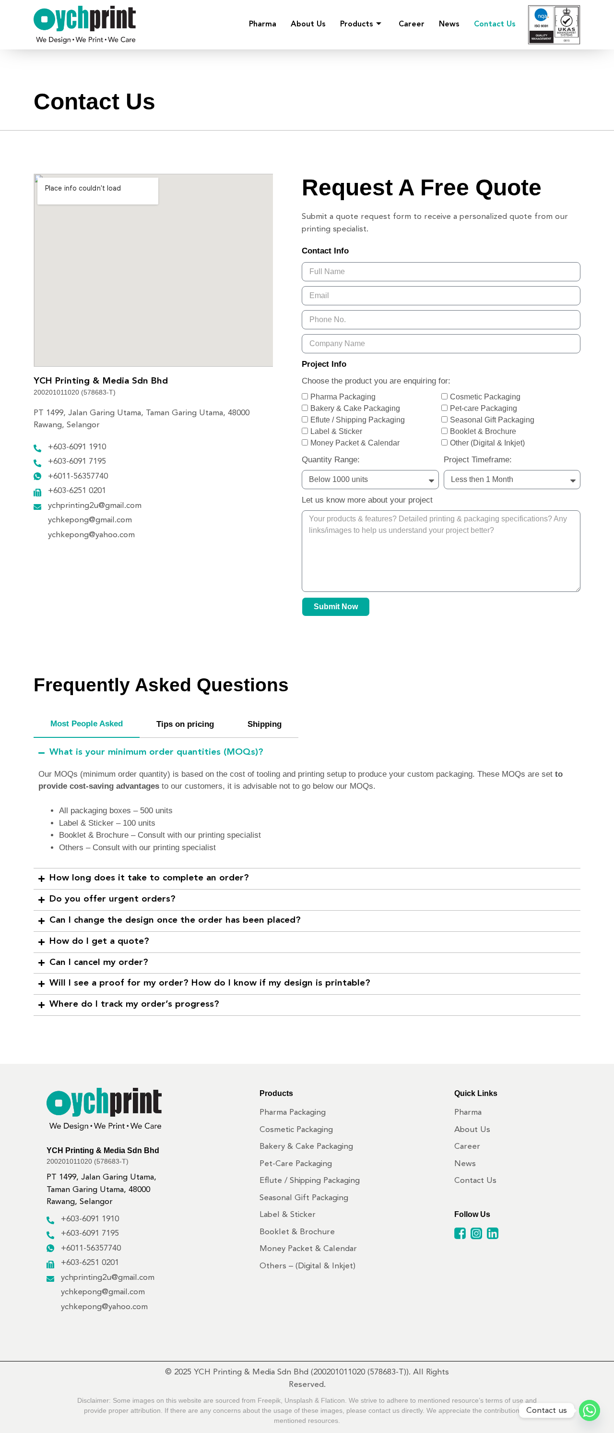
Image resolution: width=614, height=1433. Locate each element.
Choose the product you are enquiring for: (376, 380)
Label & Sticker (336, 431)
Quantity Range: (331, 459)
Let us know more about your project (367, 500)
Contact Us (495, 24)
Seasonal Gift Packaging (492, 420)
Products (356, 24)
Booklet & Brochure (483, 431)
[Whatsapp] (589, 1410)
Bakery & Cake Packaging (355, 408)
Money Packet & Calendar (355, 443)
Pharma (262, 24)
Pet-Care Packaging (296, 1164)
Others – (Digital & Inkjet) (307, 1266)
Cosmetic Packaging (485, 397)
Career (412, 24)
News (449, 24)
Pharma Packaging (343, 397)
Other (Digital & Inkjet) (487, 443)
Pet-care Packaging (483, 408)
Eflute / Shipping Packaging (357, 420)
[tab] (87, 724)
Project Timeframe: (478, 459)
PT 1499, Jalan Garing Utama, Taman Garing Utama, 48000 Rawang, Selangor (101, 1189)
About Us (308, 24)
